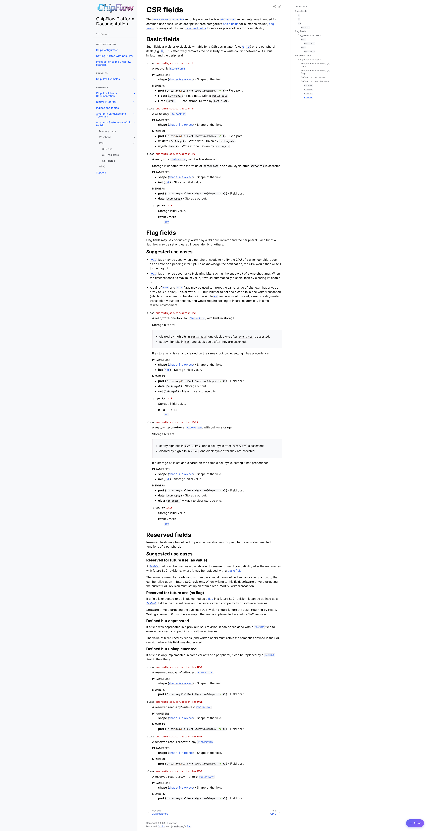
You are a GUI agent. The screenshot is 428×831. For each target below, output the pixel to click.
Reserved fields (303, 55)
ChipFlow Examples (108, 79)
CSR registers (110, 154)
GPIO (102, 166)
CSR (101, 143)
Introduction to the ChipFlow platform (113, 63)
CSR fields (108, 160)
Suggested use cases (309, 35)
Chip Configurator (107, 50)
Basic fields (301, 11)
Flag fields (300, 31)
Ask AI (417, 823)
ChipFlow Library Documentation (106, 95)
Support (101, 172)
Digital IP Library (106, 101)
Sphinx (161, 826)
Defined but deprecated (313, 77)
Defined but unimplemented (315, 81)
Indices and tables (107, 107)
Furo (189, 826)
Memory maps (107, 131)
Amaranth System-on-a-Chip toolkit (113, 124)
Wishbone (105, 137)
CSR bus (107, 149)
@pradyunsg (177, 826)
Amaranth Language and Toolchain (111, 115)
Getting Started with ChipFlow (114, 55)
